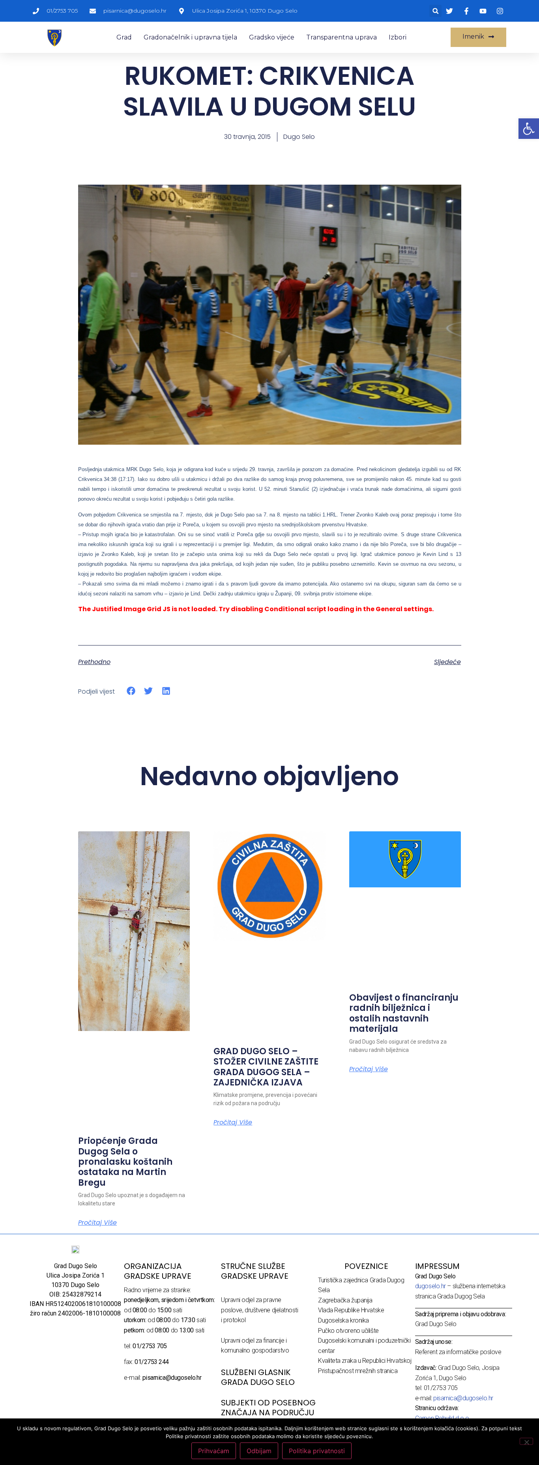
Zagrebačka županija (345, 1300)
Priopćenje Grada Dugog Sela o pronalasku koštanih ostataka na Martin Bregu (125, 1162)
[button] (435, 11)
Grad (124, 37)
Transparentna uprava (341, 37)
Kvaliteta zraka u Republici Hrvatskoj (364, 1360)
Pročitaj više (97, 1223)
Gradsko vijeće (271, 37)
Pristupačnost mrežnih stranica (358, 1371)
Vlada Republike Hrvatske (351, 1310)
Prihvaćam (213, 1451)
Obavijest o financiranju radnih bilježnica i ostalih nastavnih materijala (404, 1013)
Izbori (397, 37)
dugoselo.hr (430, 1286)
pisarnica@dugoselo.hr (463, 1398)
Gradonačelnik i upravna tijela (190, 37)
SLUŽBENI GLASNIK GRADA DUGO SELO (258, 1377)
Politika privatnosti (317, 1451)
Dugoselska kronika (343, 1320)
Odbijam (259, 1451)
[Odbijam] (526, 1441)
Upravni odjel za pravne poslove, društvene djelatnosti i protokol (259, 1310)
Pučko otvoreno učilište (348, 1330)
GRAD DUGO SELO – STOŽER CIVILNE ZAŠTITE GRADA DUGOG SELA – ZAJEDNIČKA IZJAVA (265, 1067)
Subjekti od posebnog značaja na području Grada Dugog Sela (268, 1412)
